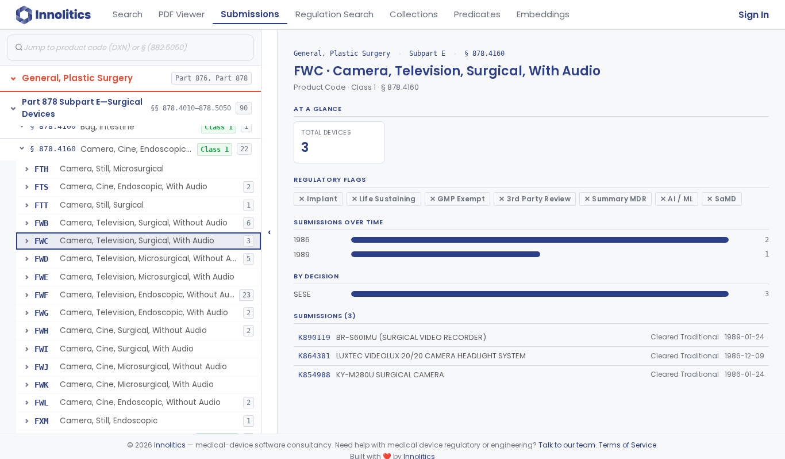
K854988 (314, 374)
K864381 (314, 355)
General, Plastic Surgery (342, 53)
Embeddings (543, 14)
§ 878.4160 (484, 53)
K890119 (314, 337)
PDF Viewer (182, 14)
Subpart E (427, 53)
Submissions (250, 14)
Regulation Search (334, 14)
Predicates (477, 14)
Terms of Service (627, 445)
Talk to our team (566, 445)
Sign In (753, 14)
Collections (414, 14)
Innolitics (170, 445)
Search (128, 14)
